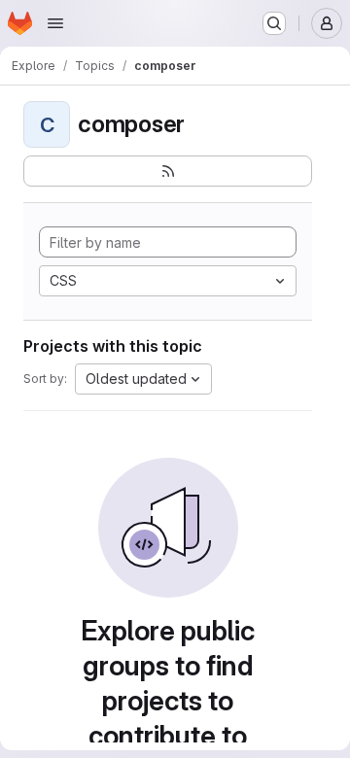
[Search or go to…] (274, 23)
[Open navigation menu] (55, 23)
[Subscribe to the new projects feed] (167, 171)
